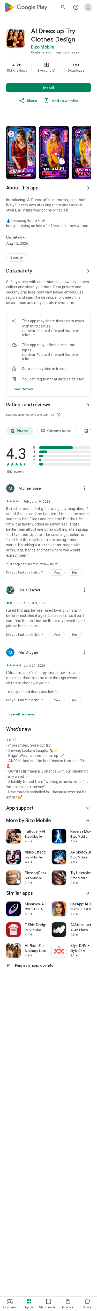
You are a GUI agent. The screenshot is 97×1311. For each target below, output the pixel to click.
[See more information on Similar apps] (87, 893)
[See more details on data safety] (24, 389)
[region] (48, 67)
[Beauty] (16, 257)
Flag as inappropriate (30, 965)
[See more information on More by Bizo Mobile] (87, 820)
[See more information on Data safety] (87, 271)
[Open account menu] (88, 7)
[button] (53, 70)
